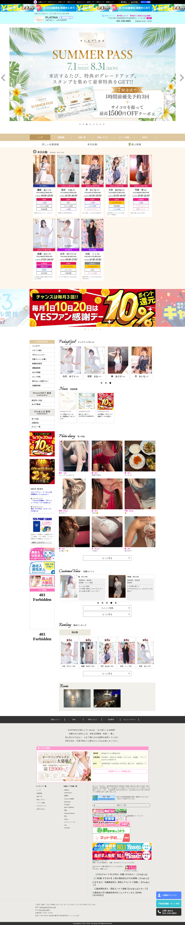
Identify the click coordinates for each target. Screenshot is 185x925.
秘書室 (66, 795)
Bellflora (66, 790)
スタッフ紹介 (37, 350)
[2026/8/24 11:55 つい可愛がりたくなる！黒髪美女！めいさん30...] (67, 398)
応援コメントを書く (39, 359)
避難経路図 (36, 368)
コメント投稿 (107, 608)
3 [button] (87, 124)
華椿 (65, 810)
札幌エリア (42, 2)
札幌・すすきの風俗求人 (100, 862)
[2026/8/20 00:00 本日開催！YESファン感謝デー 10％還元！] (105, 398)
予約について (123, 16)
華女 (65, 816)
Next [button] (181, 77)
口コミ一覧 (36, 427)
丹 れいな (83, 577)
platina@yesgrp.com (48, 907)
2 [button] (83, 124)
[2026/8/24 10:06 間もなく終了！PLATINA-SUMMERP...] (86, 398)
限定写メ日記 (37, 400)
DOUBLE (67, 804)
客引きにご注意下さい (40, 381)
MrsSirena (67, 802)
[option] (92, 74)
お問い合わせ (40, 809)
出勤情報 (39, 793)
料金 (103, 137)
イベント (124, 137)
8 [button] (104, 124)
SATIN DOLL (68, 793)
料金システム (40, 799)
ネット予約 (36, 377)
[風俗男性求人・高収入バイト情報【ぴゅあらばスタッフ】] (121, 889)
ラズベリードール (69, 822)
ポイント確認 (145, 2)
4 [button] (90, 124)
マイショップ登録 (66, 17)
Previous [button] (4, 77)
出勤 (60, 137)
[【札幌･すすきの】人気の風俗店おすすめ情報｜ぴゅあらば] (121, 878)
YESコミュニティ (38, 355)
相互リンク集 (121, 805)
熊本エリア (100, 2)
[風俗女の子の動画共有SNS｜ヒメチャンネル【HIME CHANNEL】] (121, 894)
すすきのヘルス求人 (131, 871)
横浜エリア (71, 2)
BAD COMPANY (69, 807)
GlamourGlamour (69, 813)
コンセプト (36, 346)
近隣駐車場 (36, 386)
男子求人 (124, 2)
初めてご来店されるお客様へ (142, 16)
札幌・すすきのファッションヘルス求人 (121, 862)
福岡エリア (90, 2)
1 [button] (80, 124)
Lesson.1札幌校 (69, 799)
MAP (149, 18)
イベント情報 (40, 802)
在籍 (81, 137)
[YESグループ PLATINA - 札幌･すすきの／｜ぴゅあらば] (121, 874)
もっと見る (107, 558)
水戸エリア (52, 2)
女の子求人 (135, 2)
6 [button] (97, 124)
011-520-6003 (44, 910)
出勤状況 (35, 423)
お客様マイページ (109, 15)
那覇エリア (110, 2)
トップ (40, 137)
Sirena (66, 819)
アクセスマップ (41, 806)
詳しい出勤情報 (50, 144)
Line (65, 825)
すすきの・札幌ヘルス (100, 869)
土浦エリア (61, 2)
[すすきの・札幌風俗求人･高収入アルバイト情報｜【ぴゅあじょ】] (121, 883)
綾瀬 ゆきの (133, 577)
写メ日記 (35, 419)
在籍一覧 (39, 796)
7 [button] (100, 124)
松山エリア (81, 2)
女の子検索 (36, 372)
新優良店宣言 (37, 363)
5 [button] (94, 124)
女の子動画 (36, 404)
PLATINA (67, 828)
